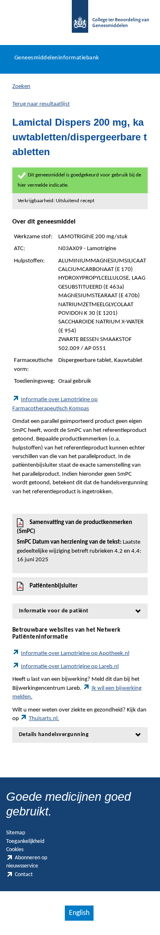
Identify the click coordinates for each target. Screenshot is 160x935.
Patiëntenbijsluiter (54, 586)
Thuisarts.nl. (44, 719)
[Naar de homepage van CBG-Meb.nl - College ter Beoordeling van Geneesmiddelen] (80, 20)
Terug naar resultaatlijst (41, 104)
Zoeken (21, 87)
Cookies (14, 849)
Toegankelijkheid (25, 841)
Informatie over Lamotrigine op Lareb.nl (70, 667)
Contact (24, 874)
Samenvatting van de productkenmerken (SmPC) (79, 541)
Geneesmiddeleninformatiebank (56, 58)
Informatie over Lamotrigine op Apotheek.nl (75, 653)
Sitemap (15, 833)
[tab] (80, 611)
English (79, 913)
